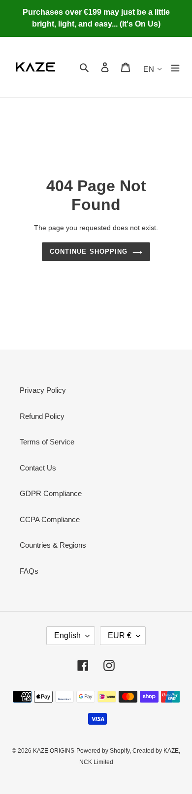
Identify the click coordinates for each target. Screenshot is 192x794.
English (67, 635)
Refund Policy (42, 416)
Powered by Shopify (102, 750)
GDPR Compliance (51, 493)
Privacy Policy (43, 390)
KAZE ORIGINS (53, 750)
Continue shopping (89, 251)
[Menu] (175, 67)
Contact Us (38, 468)
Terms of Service (47, 442)
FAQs (29, 571)
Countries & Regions (53, 545)
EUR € (119, 635)
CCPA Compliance (50, 519)
